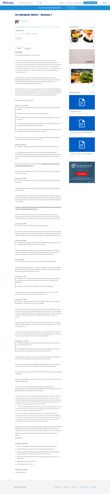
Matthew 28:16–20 (20, 30)
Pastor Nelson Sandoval (76, 113)
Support (93, 487)
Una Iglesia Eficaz (75, 111)
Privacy (74, 487)
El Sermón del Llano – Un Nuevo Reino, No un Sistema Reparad (88, 132)
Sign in (105, 3)
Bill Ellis (72, 134)
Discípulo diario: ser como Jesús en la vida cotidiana (28, 27)
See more (92, 27)
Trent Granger (24, 21)
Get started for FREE (90, 3)
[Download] (93, 46)
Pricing (69, 3)
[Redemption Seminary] (82, 172)
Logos (25, 487)
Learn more (71, 8)
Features (62, 3)
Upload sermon (77, 3)
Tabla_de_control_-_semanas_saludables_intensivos (85, 153)
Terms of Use (84, 487)
